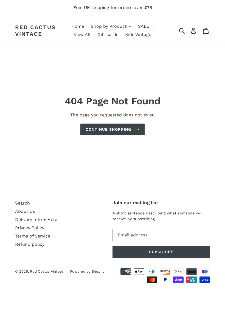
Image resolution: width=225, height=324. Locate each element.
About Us (25, 211)
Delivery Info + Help (36, 219)
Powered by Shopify (87, 271)
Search (22, 203)
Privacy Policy (29, 227)
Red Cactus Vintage (35, 30)
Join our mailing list (135, 202)
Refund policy (29, 244)
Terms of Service (32, 236)
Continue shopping (108, 129)
